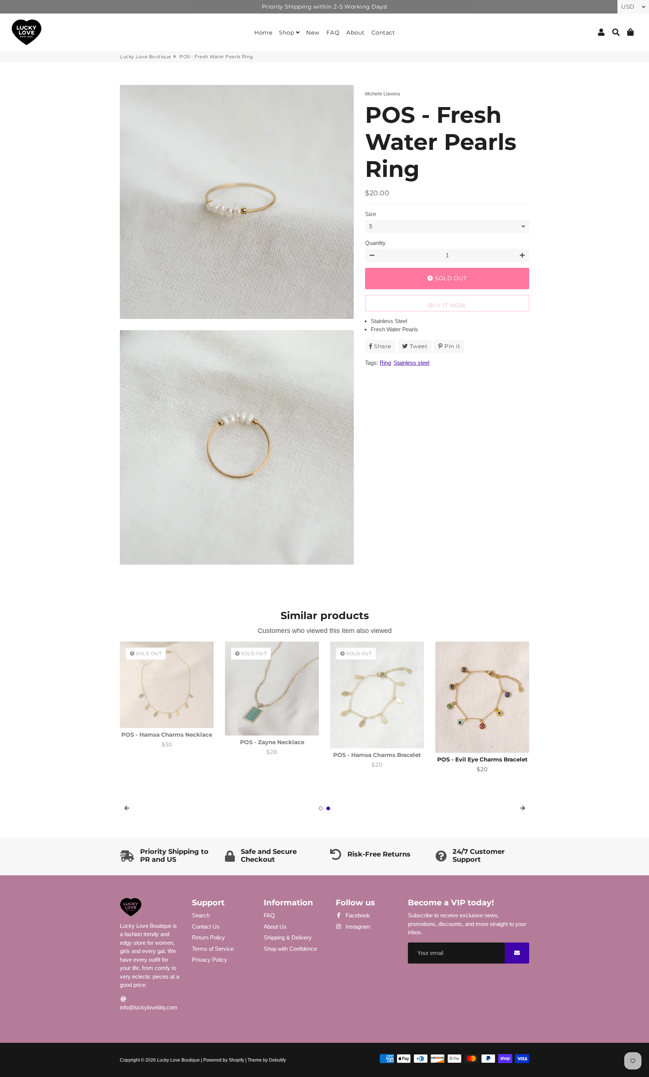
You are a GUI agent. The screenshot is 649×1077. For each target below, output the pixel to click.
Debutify (277, 1060)
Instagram (357, 926)
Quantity (375, 243)
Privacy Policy (209, 959)
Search (201, 915)
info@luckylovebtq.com (148, 1007)
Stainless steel (411, 363)
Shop (287, 32)
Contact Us (206, 926)
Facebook (357, 915)
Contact (383, 32)
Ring (385, 363)
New (313, 32)
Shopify (236, 1060)
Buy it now (447, 305)
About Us (275, 926)
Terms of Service (213, 949)
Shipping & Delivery (288, 937)
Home (263, 32)
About (355, 32)
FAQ (333, 32)
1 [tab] (321, 808)
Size (370, 214)
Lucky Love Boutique (145, 56)
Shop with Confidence (290, 949)
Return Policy (208, 937)
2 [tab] (328, 808)
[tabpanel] (167, 695)
